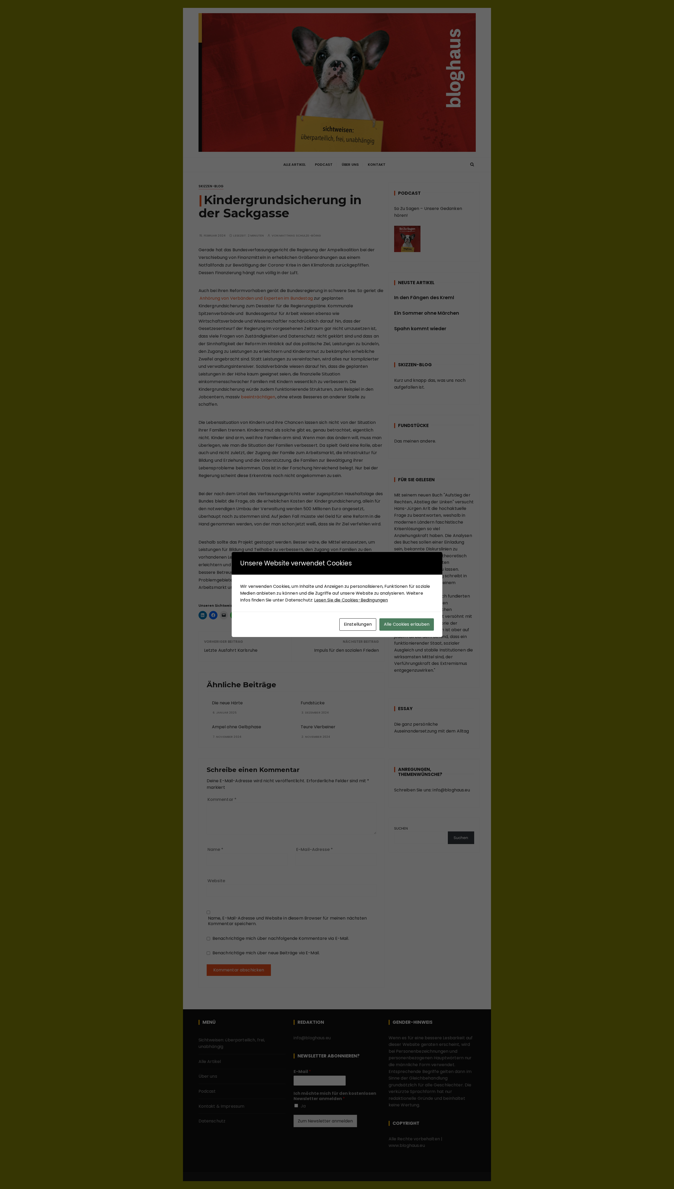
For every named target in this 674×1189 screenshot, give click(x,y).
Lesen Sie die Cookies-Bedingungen (351, 600)
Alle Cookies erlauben (406, 624)
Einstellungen (358, 624)
